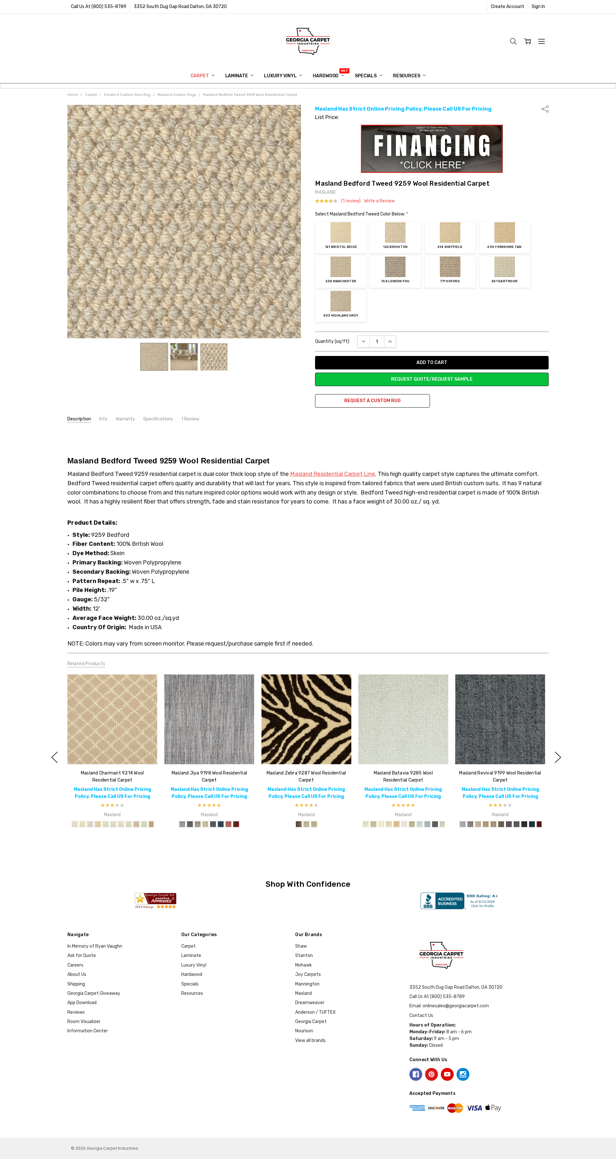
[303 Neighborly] (197, 824)
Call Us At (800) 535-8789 (98, 6)
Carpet (200, 76)
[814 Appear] (470, 824)
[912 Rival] (539, 824)
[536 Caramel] (144, 824)
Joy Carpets (308, 974)
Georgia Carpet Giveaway (93, 993)
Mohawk (303, 965)
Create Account (507, 6)
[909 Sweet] (228, 824)
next (558, 757)
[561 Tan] (151, 824)
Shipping (76, 984)
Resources (407, 76)
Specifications (158, 419)
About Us (76, 974)
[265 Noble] (478, 824)
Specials (366, 76)
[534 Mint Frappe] (404, 824)
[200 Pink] (74, 824)
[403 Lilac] (90, 824)
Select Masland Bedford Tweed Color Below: (361, 214)
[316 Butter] (82, 824)
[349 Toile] (97, 824)
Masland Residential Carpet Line (332, 474)
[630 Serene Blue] (419, 824)
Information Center (87, 1031)
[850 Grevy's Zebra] (306, 824)
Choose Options (112, 751)
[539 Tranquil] (493, 824)
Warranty (125, 419)
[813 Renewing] (462, 824)
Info (103, 419)
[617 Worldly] (516, 824)
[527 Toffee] (136, 824)
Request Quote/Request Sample (432, 379)
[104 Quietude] (205, 824)
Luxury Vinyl (280, 76)
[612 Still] (220, 824)
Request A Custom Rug (372, 400)
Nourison (304, 1031)
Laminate (237, 76)
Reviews (76, 1012)
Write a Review (379, 201)
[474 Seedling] (396, 824)
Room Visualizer (83, 1021)
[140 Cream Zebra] (313, 824)
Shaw (301, 946)
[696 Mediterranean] (435, 824)
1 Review (190, 419)
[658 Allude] (501, 824)
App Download (82, 1002)
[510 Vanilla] (120, 824)
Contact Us (421, 1015)
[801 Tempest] (189, 824)
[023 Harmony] (485, 824)
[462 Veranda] (388, 824)
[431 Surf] (128, 824)
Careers (75, 965)
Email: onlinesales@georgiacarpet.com (449, 1006)
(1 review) (351, 201)
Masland (303, 993)
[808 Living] (182, 824)
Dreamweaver (309, 1002)
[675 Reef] (427, 824)
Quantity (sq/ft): (332, 341)
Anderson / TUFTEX (315, 1012)
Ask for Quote (81, 955)
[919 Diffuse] (508, 824)
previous (54, 757)
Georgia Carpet (311, 1021)
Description (79, 419)
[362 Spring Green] (373, 824)
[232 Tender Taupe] (365, 824)
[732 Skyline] (442, 824)
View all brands (310, 1040)
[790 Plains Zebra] (298, 824)
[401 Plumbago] (113, 824)
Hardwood (326, 76)
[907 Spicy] (236, 824)
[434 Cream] (381, 824)
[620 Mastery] (531, 824)
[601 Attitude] (213, 824)
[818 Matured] (524, 824)
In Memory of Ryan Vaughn (94, 946)
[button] (432, 149)
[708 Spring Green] (105, 824)
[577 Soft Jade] (411, 824)
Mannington (307, 984)
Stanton (304, 955)
